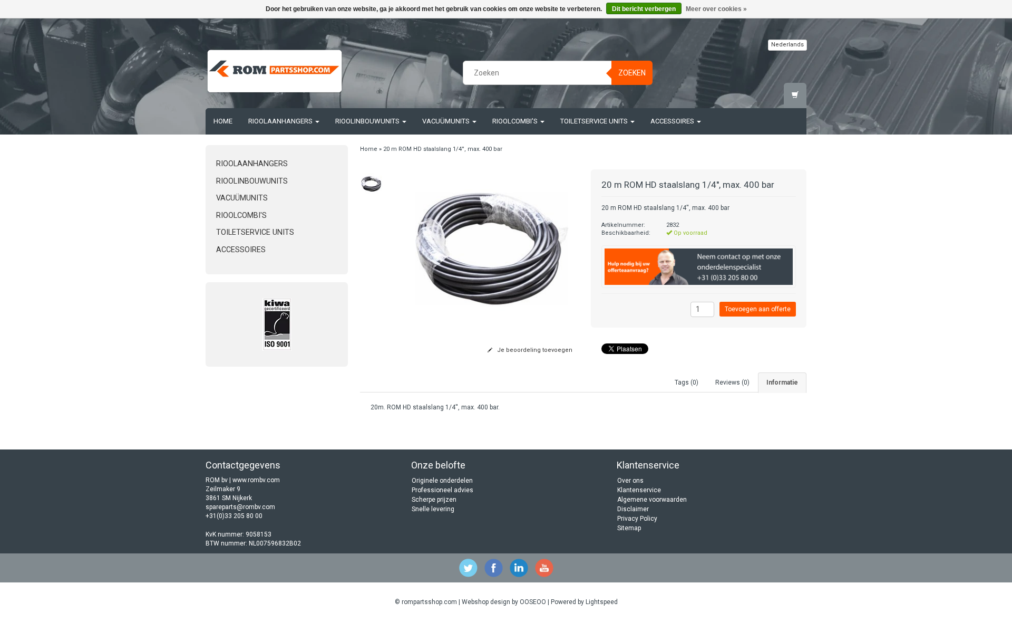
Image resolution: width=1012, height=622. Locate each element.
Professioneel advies (442, 490)
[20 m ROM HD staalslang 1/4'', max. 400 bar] (371, 183)
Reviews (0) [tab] (732, 382)
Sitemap (629, 528)
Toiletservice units (594, 121)
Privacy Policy (637, 518)
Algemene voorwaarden (652, 499)
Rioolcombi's (515, 121)
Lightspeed (602, 602)
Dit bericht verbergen (644, 9)
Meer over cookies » (716, 9)
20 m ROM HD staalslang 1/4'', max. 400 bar (442, 149)
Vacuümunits (446, 121)
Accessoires (673, 121)
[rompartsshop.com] (274, 71)
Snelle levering (433, 509)
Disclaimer (633, 509)
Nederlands (787, 44)
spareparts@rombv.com (240, 507)
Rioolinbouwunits (368, 121)
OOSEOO (533, 602)
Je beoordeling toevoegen (533, 350)
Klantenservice (639, 490)
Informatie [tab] (782, 382)
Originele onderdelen (442, 480)
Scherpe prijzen (434, 499)
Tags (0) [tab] (686, 382)
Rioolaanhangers (281, 121)
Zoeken (632, 73)
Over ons (630, 480)
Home (222, 121)
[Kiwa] (276, 324)
